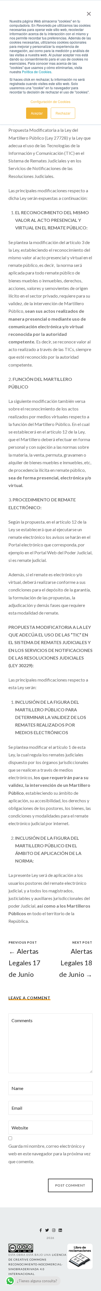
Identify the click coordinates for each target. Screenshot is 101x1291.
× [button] (89, 12)
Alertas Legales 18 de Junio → (75, 962)
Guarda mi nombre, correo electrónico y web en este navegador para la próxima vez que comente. (49, 1153)
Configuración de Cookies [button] (50, 101)
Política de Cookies (36, 71)
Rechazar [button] (63, 113)
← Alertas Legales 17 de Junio (24, 962)
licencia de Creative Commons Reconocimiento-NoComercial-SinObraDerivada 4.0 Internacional (37, 1264)
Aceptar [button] (37, 113)
